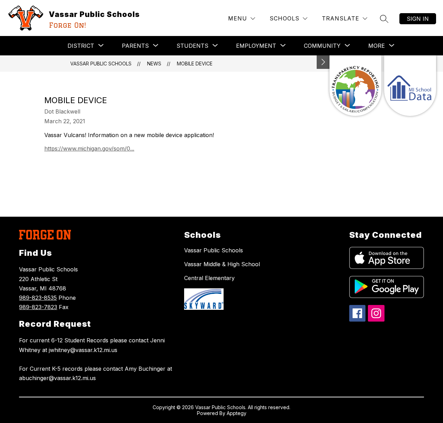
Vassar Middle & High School (222, 264)
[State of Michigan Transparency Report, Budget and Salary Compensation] (355, 85)
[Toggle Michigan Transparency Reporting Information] (323, 62)
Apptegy (236, 413)
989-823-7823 (38, 307)
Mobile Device (195, 63)
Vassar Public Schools (101, 63)
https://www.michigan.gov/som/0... (89, 148)
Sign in (418, 18)
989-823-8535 (38, 297)
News (154, 63)
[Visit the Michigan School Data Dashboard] (410, 85)
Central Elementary (209, 277)
